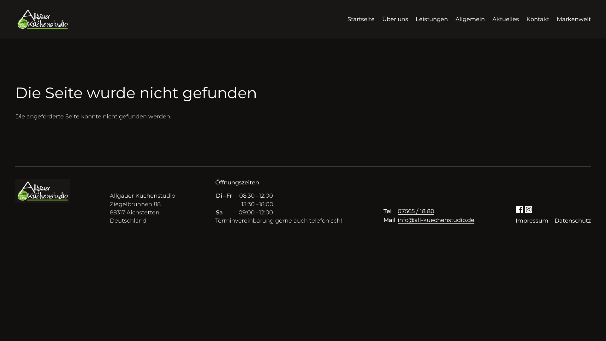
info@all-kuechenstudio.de (436, 220)
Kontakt (537, 19)
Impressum (532, 220)
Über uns (395, 19)
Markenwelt (574, 19)
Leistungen (432, 19)
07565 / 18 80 (416, 211)
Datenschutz (573, 220)
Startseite (361, 19)
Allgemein (470, 19)
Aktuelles (505, 19)
